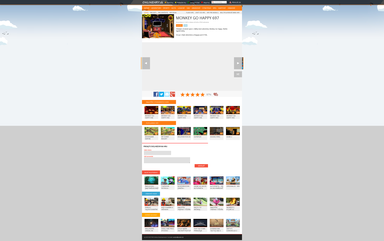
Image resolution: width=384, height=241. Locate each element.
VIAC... (145, 10)
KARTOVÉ (222, 8)
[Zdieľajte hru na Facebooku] (156, 94)
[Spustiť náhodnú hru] (238, 74)
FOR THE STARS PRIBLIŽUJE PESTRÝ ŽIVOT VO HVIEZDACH (200, 232)
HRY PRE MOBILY (212, 13)
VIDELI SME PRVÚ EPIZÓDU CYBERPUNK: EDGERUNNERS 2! (167, 232)
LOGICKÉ (181, 8)
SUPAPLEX (197, 137)
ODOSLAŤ (201, 166)
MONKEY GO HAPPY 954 (182, 117)
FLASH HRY (190, 13)
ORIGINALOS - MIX (233, 186)
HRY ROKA (173, 13)
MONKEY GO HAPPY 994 (214, 117)
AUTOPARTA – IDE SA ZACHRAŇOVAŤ (216, 187)
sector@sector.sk (178, 237)
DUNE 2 (229, 137)
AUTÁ (174, 8)
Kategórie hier (195, 3)
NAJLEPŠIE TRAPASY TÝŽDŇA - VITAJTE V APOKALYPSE (216, 210)
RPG (214, 8)
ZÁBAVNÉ (231, 8)
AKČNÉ (146, 8)
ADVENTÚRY (156, 8)
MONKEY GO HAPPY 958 (149, 117)
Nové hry (170, 3)
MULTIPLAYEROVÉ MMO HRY (230, 13)
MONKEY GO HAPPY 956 (165, 117)
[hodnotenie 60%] (192, 94)
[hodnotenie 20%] (182, 94)
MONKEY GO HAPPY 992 (231, 117)
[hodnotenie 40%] (187, 94)
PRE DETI (153, 13)
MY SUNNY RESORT (165, 138)
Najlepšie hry (181, 3)
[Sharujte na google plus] (172, 94)
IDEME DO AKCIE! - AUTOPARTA (200, 187)
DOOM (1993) (215, 137)
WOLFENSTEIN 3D (184, 137)
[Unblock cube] (146, 63)
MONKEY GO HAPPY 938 (198, 117)
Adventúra (179, 25)
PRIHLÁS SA (236, 2)
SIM (188, 8)
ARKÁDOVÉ (196, 8)
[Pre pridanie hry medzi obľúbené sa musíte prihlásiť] (215, 94)
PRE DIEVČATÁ (163, 13)
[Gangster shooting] (238, 63)
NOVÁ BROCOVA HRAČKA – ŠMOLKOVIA (183, 188)
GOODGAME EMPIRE (149, 138)
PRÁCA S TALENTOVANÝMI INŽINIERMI (151, 209)
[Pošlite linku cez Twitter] (161, 94)
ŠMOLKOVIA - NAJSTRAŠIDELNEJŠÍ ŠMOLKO (152, 188)
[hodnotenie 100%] (202, 94)
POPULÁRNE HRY (152, 123)
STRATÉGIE (206, 8)
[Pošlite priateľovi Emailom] (167, 94)
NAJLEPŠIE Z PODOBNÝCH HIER (157, 102)
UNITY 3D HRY (200, 13)
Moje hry (207, 3)
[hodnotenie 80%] (197, 94)
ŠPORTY (166, 8)
